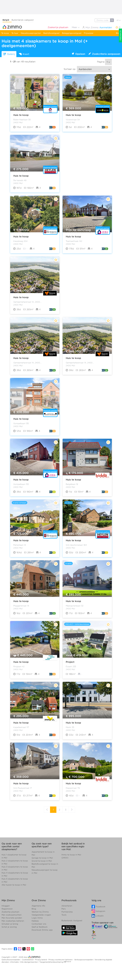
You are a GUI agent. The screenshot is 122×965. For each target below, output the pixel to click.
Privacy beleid (41, 959)
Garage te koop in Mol (42, 858)
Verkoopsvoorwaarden (84, 959)
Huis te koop (21, 115)
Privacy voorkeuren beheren (60, 959)
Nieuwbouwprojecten (31, 33)
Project (70, 662)
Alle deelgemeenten (29, 962)
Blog (118, 33)
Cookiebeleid (28, 959)
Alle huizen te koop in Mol (14, 885)
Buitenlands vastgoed (23, 20)
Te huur (14, 33)
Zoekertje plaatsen (58, 27)
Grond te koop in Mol (42, 861)
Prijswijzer (88, 33)
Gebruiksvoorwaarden (11, 959)
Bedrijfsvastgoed (51, 33)
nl (118, 20)
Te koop (5, 33)
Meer (75, 27)
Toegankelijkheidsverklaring (51, 962)
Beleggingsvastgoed (71, 33)
